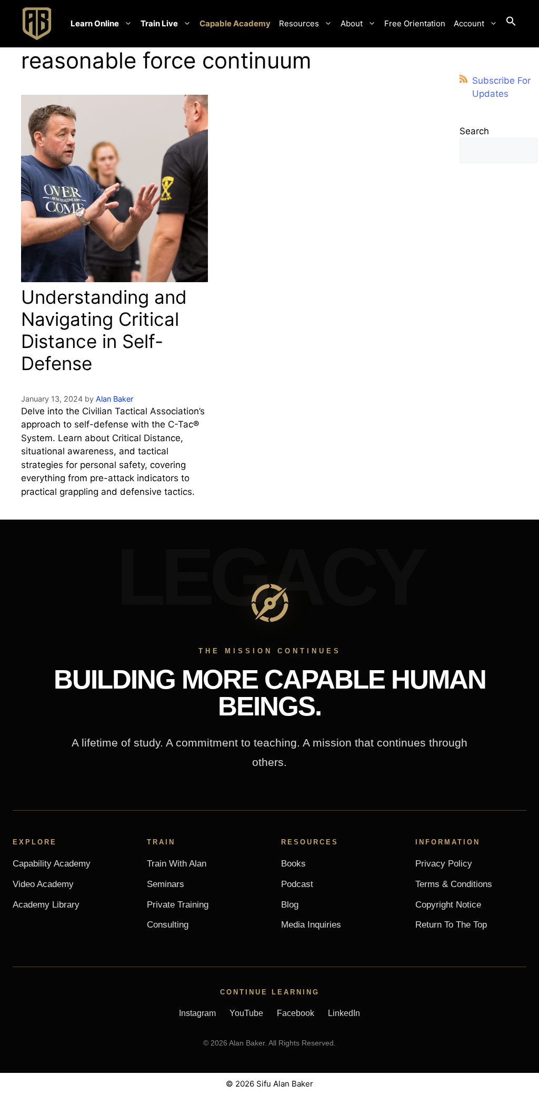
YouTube (246, 1013)
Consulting (167, 925)
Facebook (295, 1013)
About (352, 23)
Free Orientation (414, 23)
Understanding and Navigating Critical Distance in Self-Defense (104, 330)
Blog (289, 905)
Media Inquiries (311, 925)
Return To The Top (451, 925)
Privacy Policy (443, 864)
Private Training (177, 905)
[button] (511, 24)
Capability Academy (52, 864)
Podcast (297, 884)
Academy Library (46, 905)
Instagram (197, 1013)
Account (469, 23)
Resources (299, 23)
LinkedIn (344, 1013)
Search (474, 131)
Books (293, 864)
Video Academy (43, 884)
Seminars (165, 884)
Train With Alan (176, 864)
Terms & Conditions (453, 884)
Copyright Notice (448, 905)
